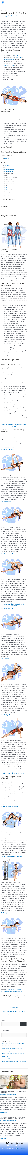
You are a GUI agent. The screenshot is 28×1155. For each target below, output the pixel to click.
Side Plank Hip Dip (7, 608)
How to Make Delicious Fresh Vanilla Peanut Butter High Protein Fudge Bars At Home (12, 1117)
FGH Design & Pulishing (21, 1150)
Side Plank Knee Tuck (8, 501)
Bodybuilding (4, 15)
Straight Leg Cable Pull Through (11, 856)
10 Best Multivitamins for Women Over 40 (12, 1059)
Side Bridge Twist (6, 715)
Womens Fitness (10, 17)
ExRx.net (13, 989)
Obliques (16, 55)
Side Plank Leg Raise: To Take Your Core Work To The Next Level (14, 1005)
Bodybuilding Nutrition (11, 1094)
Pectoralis (7, 187)
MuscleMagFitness (5, 1150)
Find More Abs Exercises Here (14, 773)
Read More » (3, 1112)
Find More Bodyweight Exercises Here (14, 425)
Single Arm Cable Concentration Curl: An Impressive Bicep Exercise (14, 1012)
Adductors (18, 57)
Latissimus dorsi (9, 65)
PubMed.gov (18, 989)
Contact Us (23, 1148)
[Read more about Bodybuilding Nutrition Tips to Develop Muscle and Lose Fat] (14, 1082)
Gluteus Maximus (9, 59)
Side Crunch (5, 658)
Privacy (14, 1148)
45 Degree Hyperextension (9, 806)
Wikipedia (8, 989)
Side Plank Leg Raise (7, 449)
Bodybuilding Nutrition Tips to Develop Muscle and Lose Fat (13, 1092)
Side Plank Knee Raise (8, 554)
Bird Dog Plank (6, 913)
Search (3, 1020)
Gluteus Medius (8, 171)
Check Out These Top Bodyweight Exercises (14, 604)
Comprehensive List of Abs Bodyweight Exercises (11, 991)
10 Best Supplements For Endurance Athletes (13, 1061)
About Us (19, 1148)
